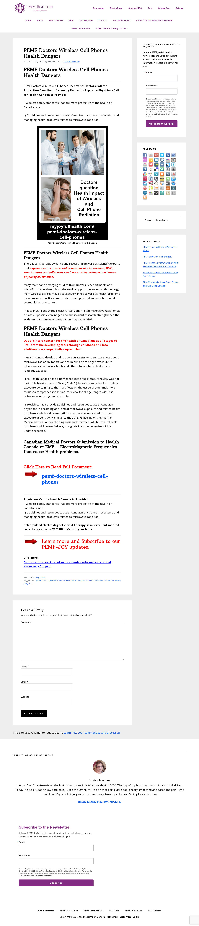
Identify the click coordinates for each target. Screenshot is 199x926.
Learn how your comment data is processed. (91, 732)
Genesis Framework (107, 916)
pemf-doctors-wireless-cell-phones (75, 479)
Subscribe (56, 882)
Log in (136, 916)
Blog (37, 577)
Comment (27, 622)
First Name (151, 86)
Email (24, 681)
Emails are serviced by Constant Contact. (37, 875)
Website (25, 696)
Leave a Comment (71, 61)
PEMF (42, 577)
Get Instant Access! (161, 123)
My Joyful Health (33, 8)
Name (25, 666)
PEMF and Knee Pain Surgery (157, 256)
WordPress (125, 916)
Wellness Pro (86, 916)
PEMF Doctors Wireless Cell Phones (65, 580)
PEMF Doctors (42, 580)
